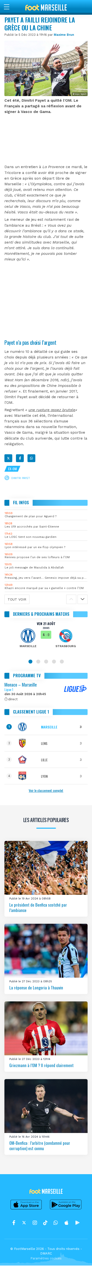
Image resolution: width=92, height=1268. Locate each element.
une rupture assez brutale (51, 410)
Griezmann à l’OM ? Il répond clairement (41, 1065)
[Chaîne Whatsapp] (55, 1223)
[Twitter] (8, 458)
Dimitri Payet (20, 478)
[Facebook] (20, 458)
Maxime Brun (64, 35)
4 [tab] (54, 662)
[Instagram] (35, 1223)
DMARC (46, 1253)
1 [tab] (30, 662)
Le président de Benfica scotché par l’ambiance (38, 907)
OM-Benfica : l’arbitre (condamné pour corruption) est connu (39, 1145)
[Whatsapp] (31, 458)
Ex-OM (12, 468)
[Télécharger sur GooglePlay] (65, 1209)
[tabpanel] (46, 638)
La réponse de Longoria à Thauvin (36, 988)
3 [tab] (46, 662)
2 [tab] (38, 662)
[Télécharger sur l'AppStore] (26, 1209)
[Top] (79, 1257)
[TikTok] (45, 1223)
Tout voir (17, 599)
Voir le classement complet (46, 790)
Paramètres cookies (46, 1258)
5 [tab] (62, 662)
